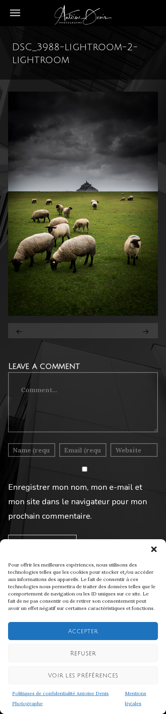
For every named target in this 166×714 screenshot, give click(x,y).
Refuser (83, 653)
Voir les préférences (83, 675)
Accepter (83, 631)
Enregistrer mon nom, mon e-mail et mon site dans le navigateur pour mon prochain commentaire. (77, 502)
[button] (154, 549)
